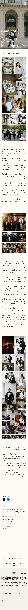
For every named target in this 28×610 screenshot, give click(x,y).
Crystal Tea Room (7, 53)
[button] (8, 61)
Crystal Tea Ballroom (14, 263)
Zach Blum (16, 53)
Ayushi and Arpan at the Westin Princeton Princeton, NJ (14, 565)
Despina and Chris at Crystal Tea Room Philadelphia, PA (7, 511)
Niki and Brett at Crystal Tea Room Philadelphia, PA (19, 511)
